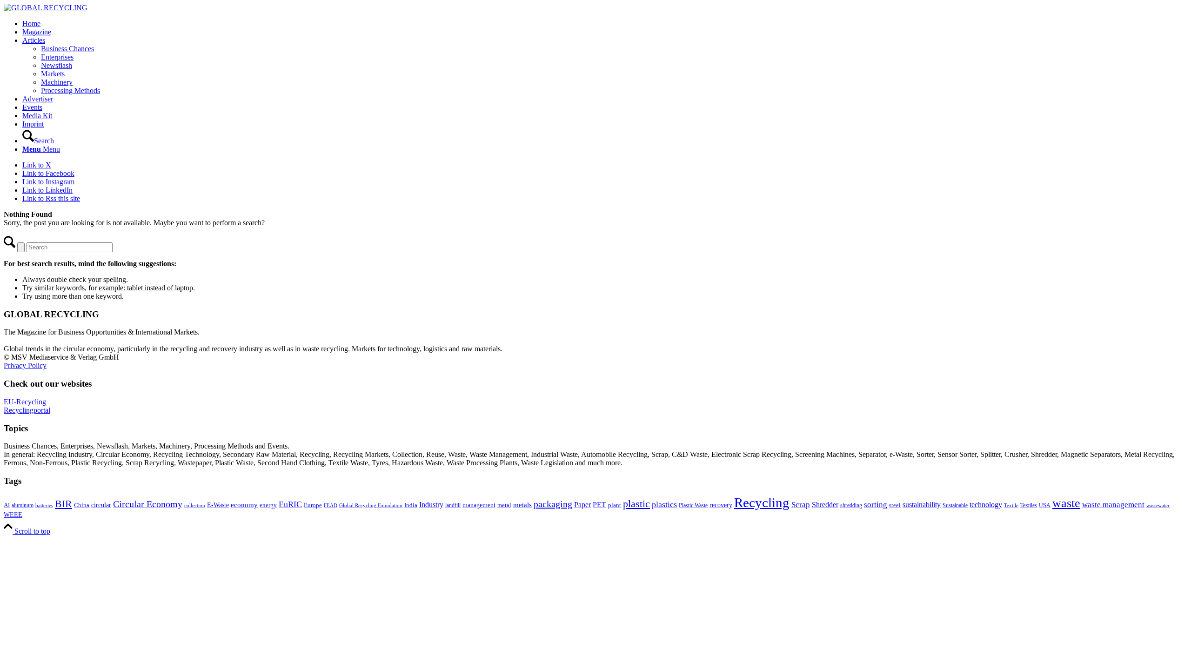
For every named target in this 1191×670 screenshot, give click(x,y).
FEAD (330, 505)
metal (504, 505)
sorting (875, 504)
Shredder (825, 504)
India (410, 505)
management (478, 505)
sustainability (922, 505)
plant (614, 505)
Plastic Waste (693, 505)
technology (986, 504)
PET (599, 504)
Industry (431, 504)
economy (244, 505)
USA (1044, 505)
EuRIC (290, 504)
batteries (44, 505)
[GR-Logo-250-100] (45, 8)
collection (194, 505)
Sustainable (955, 505)
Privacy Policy (25, 365)
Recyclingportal (27, 410)
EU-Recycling (25, 402)
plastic (636, 503)
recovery (720, 505)
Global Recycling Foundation (370, 505)
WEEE (13, 514)
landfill (453, 505)
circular (101, 505)
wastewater (1158, 505)
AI (7, 505)
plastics (664, 504)
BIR (63, 503)
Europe (313, 505)
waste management (1113, 504)
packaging (553, 504)
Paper (582, 505)
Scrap (800, 504)
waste (1066, 503)
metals (522, 505)
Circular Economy (147, 504)
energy (268, 505)
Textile (1011, 505)
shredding (851, 505)
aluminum (22, 505)
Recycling (762, 502)
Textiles (1028, 505)
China (81, 505)
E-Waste (218, 505)
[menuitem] (604, 24)
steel (895, 505)
